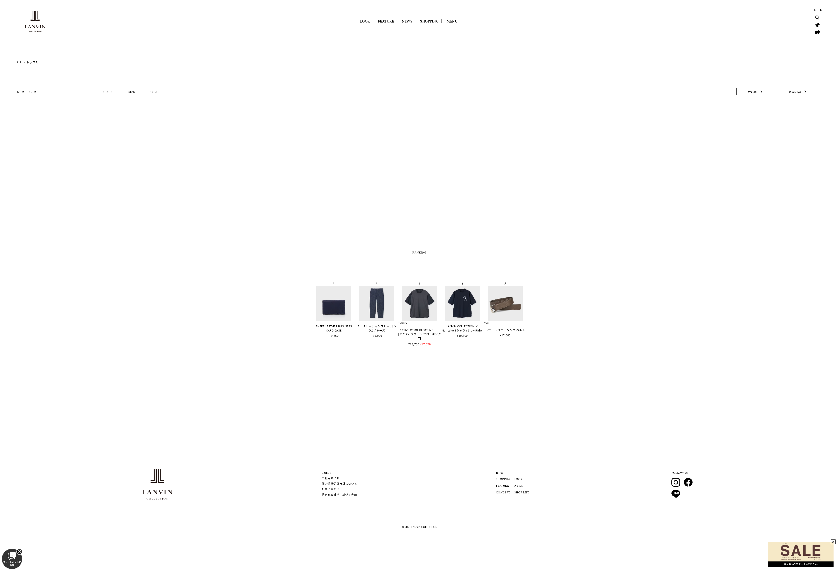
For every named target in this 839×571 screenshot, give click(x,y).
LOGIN (817, 10)
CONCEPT (503, 493)
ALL (19, 62)
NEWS (407, 21)
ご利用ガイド (330, 478)
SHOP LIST (521, 493)
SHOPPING (504, 479)
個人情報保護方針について (339, 483)
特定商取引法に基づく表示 (339, 495)
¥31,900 (376, 335)
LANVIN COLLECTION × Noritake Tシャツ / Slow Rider (462, 328)
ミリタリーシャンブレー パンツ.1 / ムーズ (376, 328)
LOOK (365, 21)
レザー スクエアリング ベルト (505, 330)
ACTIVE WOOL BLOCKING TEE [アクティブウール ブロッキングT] (419, 334)
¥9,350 (333, 335)
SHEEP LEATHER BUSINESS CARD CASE (334, 328)
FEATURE (386, 21)
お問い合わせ (330, 489)
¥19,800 (462, 335)
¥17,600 (505, 335)
